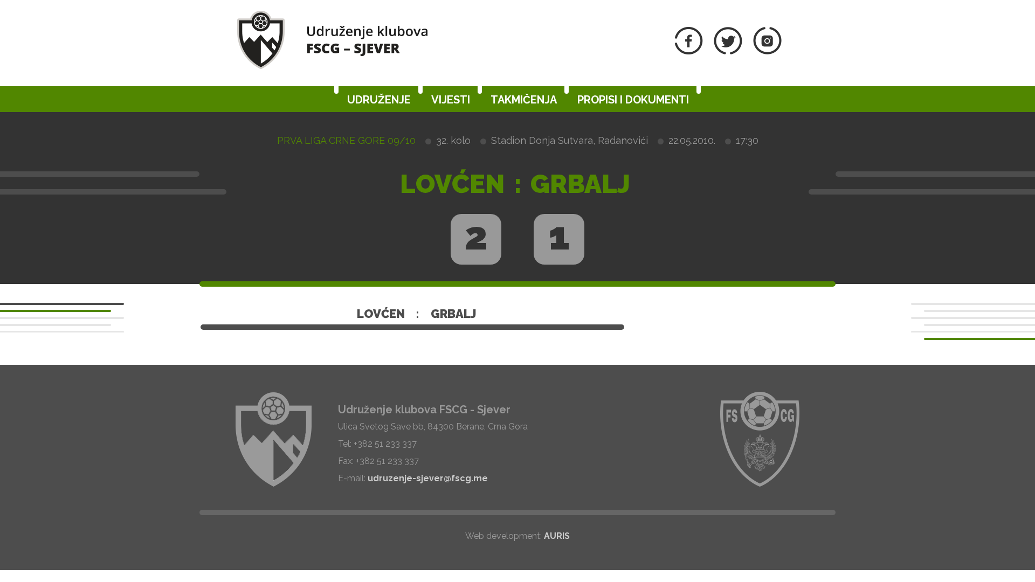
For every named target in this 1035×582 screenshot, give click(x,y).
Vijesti (450, 99)
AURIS (557, 536)
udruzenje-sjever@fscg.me (428, 478)
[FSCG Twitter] (728, 51)
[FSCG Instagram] (767, 51)
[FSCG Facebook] (689, 51)
